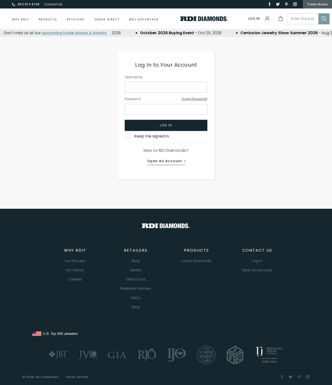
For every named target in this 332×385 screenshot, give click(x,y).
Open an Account (164, 161)
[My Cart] (280, 18)
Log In (166, 125)
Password (132, 98)
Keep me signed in (151, 136)
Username (133, 77)
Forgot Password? (194, 99)
